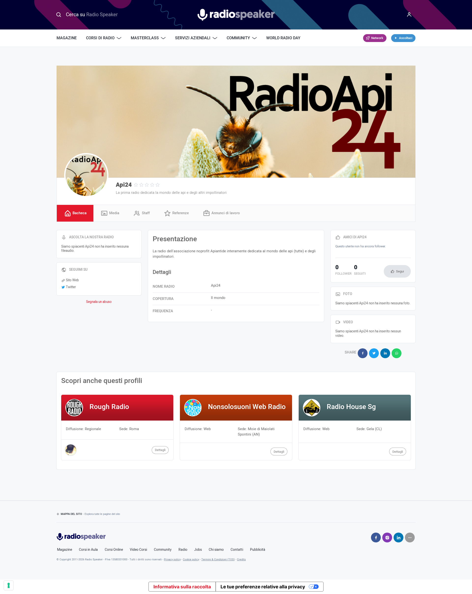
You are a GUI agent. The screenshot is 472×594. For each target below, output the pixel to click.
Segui (400, 271)
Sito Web (72, 280)
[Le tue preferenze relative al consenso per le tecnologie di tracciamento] (8, 585)
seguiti (360, 270)
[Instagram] (387, 537)
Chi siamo (216, 549)
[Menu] (409, 15)
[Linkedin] (398, 537)
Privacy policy (172, 559)
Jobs (198, 549)
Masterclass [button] (145, 38)
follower (343, 270)
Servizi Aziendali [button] (192, 38)
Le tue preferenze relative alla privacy (263, 587)
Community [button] (238, 38)
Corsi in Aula (88, 549)
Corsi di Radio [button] (100, 38)
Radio (182, 549)
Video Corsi (138, 549)
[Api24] (86, 175)
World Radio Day (283, 38)
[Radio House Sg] (355, 427)
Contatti (237, 549)
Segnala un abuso (99, 301)
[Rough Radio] (117, 427)
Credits (241, 559)
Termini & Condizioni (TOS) (218, 559)
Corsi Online (114, 549)
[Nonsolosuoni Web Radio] (236, 427)
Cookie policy (191, 559)
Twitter (71, 287)
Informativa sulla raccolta (182, 587)
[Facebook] (376, 537)
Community (163, 549)
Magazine (67, 38)
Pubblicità (257, 549)
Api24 (124, 185)
